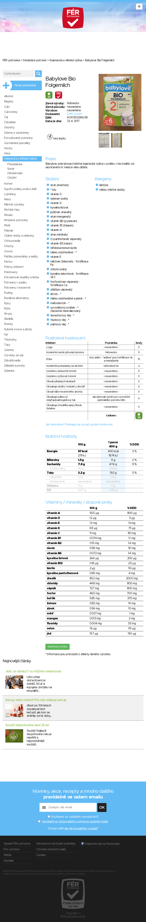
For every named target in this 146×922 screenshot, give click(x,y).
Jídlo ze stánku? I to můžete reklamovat (33, 671)
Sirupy (8, 313)
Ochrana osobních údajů (51, 849)
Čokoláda (9, 122)
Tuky (7, 344)
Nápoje (8, 230)
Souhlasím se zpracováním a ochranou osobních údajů (75, 821)
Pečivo (8, 261)
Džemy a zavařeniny (16, 132)
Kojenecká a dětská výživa (65, 60)
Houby (8, 148)
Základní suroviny (14, 365)
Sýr (6, 334)
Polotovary (10, 272)
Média (7, 855)
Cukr (7, 106)
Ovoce (8, 251)
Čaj (6, 117)
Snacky (8, 324)
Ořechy (8, 246)
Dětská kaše (14, 173)
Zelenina (9, 370)
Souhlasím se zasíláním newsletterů (74, 816)
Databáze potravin (34, 60)
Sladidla (8, 318)
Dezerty (9, 127)
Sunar (10, 168)
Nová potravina (25, 85)
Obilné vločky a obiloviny (19, 235)
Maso (7, 199)
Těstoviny (10, 339)
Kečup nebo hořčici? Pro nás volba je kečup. (36, 700)
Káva (7, 153)
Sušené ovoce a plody (18, 329)
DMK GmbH (74, 114)
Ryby (7, 303)
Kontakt (9, 860)
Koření (8, 183)
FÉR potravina (11, 60)
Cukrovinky (10, 112)
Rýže (7, 308)
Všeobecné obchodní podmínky (55, 843)
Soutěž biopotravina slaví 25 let (27, 725)
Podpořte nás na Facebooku (102, 843)
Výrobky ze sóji (13, 355)
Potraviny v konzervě (17, 287)
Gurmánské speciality (17, 143)
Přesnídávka (14, 164)
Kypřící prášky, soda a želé (20, 189)
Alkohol (8, 96)
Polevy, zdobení (13, 266)
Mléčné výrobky (14, 204)
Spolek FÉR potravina (17, 843)
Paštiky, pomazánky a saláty (21, 256)
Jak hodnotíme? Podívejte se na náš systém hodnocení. (79, 424)
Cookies (41, 855)
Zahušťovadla (12, 360)
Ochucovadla (12, 240)
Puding (8, 292)
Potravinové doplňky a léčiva (21, 277)
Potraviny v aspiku (15, 282)
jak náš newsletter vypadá (81, 828)
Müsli (7, 225)
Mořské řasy (11, 209)
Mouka (8, 215)
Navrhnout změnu (57, 647)
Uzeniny (9, 350)
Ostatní (11, 177)
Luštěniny (10, 194)
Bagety (8, 101)
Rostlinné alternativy (16, 298)
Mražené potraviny (16, 220)
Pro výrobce (11, 849)
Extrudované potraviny (18, 138)
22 (49, 97)
